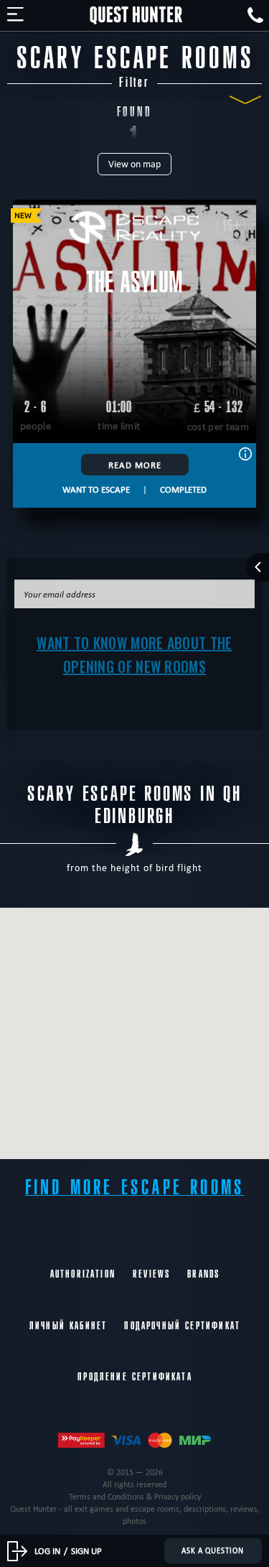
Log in (47, 1550)
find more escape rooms (134, 1187)
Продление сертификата (134, 1376)
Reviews (151, 1274)
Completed (183, 489)
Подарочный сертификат (182, 1325)
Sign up (86, 1550)
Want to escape (96, 489)
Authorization (82, 1274)
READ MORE (134, 464)
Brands (203, 1274)
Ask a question (212, 1550)
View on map (134, 164)
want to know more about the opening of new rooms (134, 654)
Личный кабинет (68, 1325)
